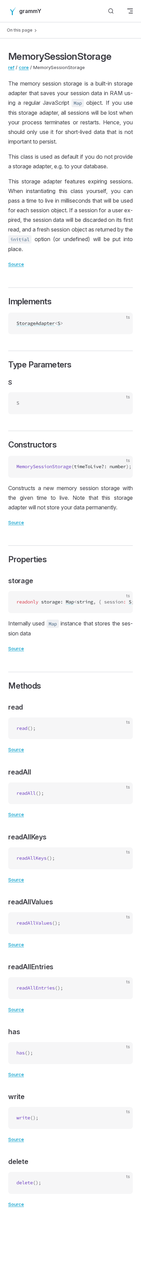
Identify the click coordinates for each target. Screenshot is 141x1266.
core (24, 67)
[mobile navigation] (130, 11)
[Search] (111, 11)
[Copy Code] (122, 323)
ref (11, 67)
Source (16, 264)
